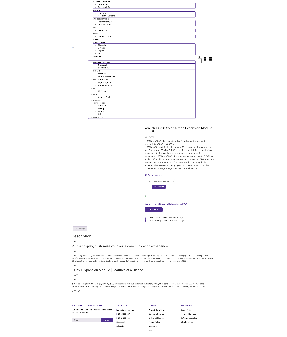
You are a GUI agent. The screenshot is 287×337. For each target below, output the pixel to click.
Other (95, 34)
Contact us (97, 56)
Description (80, 229)
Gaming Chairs (104, 36)
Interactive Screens (106, 16)
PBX (94, 28)
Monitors (102, 13)
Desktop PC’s (104, 7)
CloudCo (102, 45)
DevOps (101, 48)
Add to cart (158, 187)
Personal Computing (101, 1)
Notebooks (103, 4)
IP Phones (102, 30)
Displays (96, 10)
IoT (99, 53)
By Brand (96, 39)
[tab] (80, 228)
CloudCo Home (99, 42)
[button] (142, 59)
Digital (101, 51)
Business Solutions (101, 19)
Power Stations (105, 25)
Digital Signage (105, 22)
